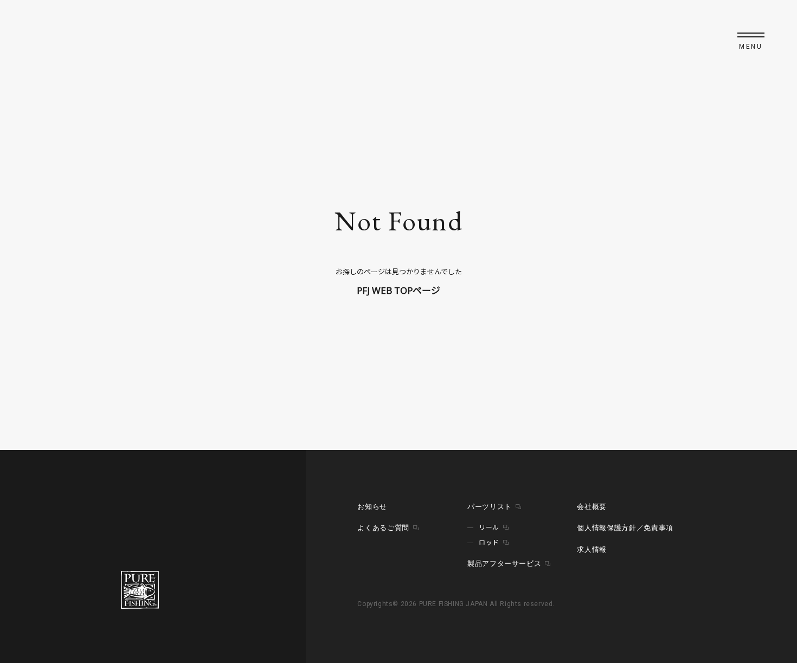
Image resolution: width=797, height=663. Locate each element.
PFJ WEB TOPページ (398, 290)
